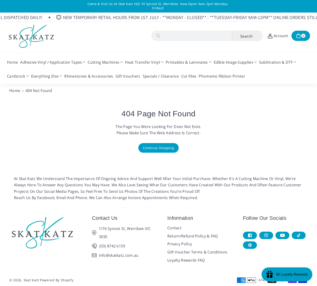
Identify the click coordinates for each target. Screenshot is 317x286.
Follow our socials (264, 218)
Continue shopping (158, 148)
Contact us (105, 218)
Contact (174, 227)
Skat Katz (31, 280)
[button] (300, 36)
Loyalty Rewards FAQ (186, 260)
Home (14, 90)
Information (180, 218)
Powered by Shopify (57, 280)
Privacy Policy (179, 244)
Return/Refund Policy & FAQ (192, 236)
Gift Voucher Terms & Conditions (197, 252)
